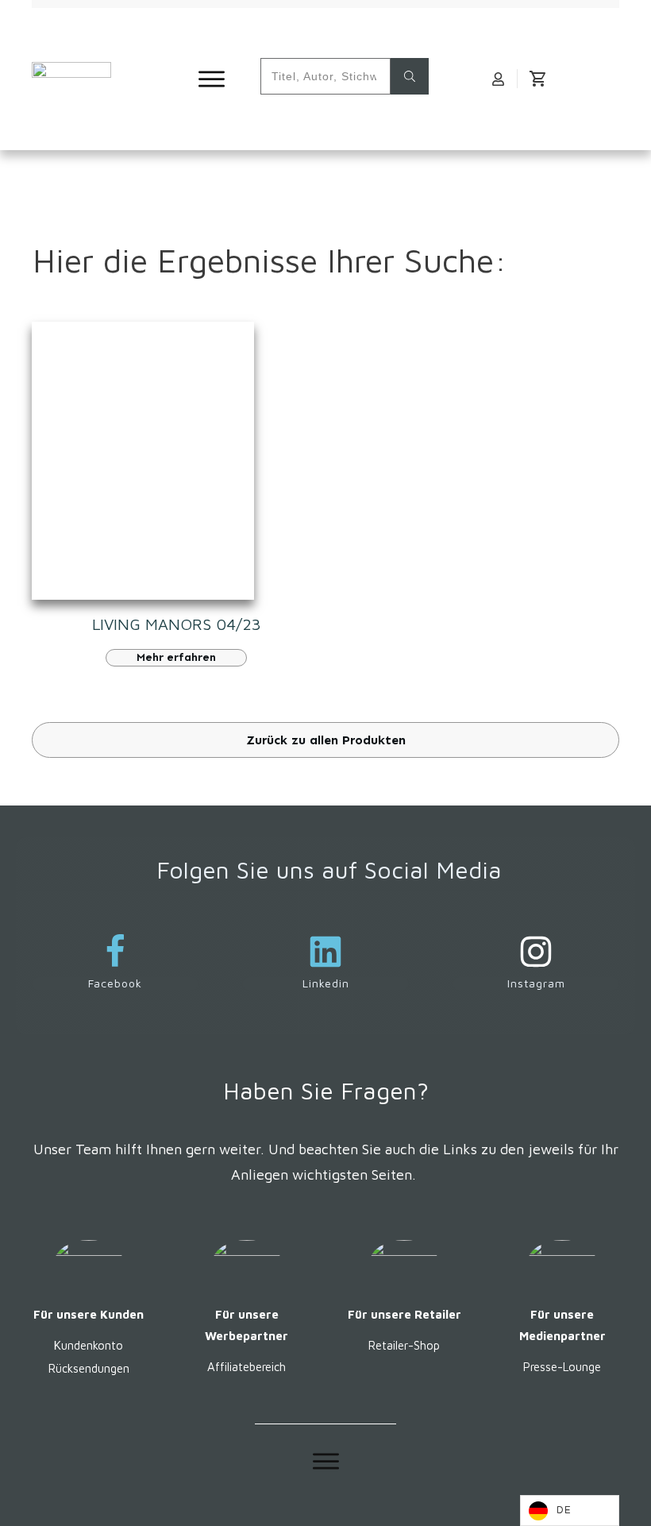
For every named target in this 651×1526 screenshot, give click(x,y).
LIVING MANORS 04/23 (176, 624)
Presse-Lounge (562, 1366)
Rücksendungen (88, 1368)
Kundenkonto (88, 1345)
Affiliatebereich (246, 1366)
